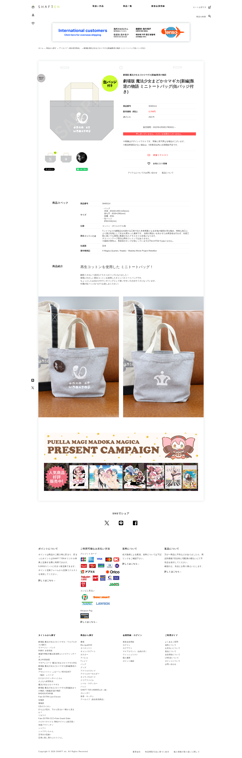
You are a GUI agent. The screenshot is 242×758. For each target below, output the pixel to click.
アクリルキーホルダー (90, 674)
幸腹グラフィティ (45, 725)
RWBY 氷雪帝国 (45, 651)
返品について (168, 173)
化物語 (41, 700)
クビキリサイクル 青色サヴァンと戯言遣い (56, 722)
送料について (170, 645)
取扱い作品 (98, 6)
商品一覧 (127, 6)
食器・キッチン (87, 696)
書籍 (82, 642)
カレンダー (85, 693)
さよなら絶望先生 (45, 681)
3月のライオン (44, 706)
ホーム (40, 48)
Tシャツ (84, 661)
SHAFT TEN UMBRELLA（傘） (94, 690)
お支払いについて (172, 648)
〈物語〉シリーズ (45, 675)
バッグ (83, 664)
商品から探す (51, 48)
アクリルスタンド (88, 671)
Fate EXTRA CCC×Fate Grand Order (54, 718)
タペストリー (86, 648)
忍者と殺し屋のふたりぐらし (50, 738)
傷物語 (41, 703)
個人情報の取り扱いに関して (187, 752)
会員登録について (172, 655)
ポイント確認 (128, 661)
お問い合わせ (170, 664)
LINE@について (172, 658)
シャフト (42, 728)
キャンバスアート (88, 651)
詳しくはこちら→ (47, 580)
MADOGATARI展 (45, 693)
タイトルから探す (47, 635)
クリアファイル (87, 680)
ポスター (84, 655)
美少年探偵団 (44, 660)
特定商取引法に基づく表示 (157, 752)
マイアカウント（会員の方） (135, 651)
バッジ (83, 687)
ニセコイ (42, 715)
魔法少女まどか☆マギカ (48, 684)
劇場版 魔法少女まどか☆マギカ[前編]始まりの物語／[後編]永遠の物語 (57, 689)
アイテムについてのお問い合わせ (142, 173)
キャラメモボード (88, 677)
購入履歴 (126, 658)
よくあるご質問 (171, 642)
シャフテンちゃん (45, 731)
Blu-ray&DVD (86, 645)
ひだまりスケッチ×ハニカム (50, 678)
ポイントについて (172, 661)
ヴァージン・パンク (46, 648)
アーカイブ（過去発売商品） (70, 48)
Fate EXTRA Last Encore (49, 697)
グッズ (83, 667)
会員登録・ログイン (132, 635)
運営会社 (137, 752)
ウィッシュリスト (130, 655)
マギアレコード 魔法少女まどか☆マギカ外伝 (57, 663)
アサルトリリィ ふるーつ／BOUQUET (54, 672)
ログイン (126, 645)
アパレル (84, 658)
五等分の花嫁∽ (44, 734)
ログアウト (127, 648)
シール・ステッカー (89, 683)
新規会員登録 (158, 6)
